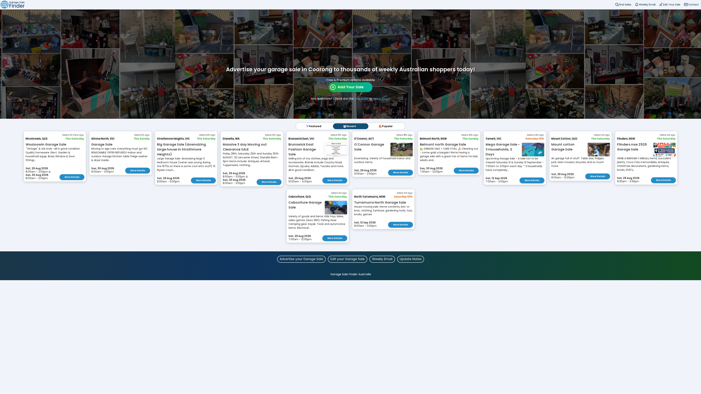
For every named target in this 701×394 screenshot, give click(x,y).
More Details (72, 177)
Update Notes (411, 259)
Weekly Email (647, 4)
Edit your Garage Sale (347, 259)
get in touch (381, 98)
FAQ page (361, 98)
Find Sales (625, 4)
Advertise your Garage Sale (301, 259)
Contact (693, 4)
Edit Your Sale (671, 4)
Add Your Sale (351, 87)
